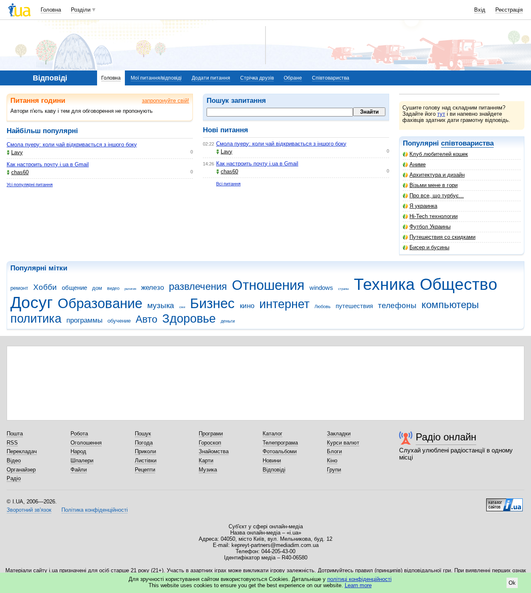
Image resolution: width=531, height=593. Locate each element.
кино (247, 306)
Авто (146, 319)
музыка (160, 305)
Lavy (17, 152)
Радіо (14, 478)
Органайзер (21, 470)
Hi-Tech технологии (433, 216)
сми (182, 307)
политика (35, 318)
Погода (144, 443)
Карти (206, 460)
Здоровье (189, 318)
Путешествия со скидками (442, 237)
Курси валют (343, 443)
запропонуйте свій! (165, 100)
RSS (12, 443)
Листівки (145, 460)
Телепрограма (280, 443)
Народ (78, 451)
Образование (100, 303)
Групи (334, 470)
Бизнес (212, 303)
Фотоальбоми (280, 451)
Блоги (334, 451)
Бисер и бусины (429, 247)
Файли (79, 470)
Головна (51, 10)
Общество (458, 284)
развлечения (198, 286)
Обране (293, 78)
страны (343, 289)
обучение (119, 321)
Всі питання (228, 183)
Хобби (45, 287)
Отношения (268, 285)
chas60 (20, 172)
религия (130, 289)
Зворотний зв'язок (29, 510)
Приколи (145, 451)
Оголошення (86, 443)
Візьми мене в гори (433, 185)
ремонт (19, 288)
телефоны (397, 305)
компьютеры (450, 304)
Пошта (15, 433)
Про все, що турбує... (436, 195)
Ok (512, 583)
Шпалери (82, 460)
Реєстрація (509, 10)
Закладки (339, 433)
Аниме (417, 164)
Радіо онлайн (446, 436)
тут (441, 114)
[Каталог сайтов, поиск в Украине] (504, 501)
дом (97, 288)
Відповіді (274, 470)
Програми (211, 433)
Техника (384, 284)
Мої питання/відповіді (156, 78)
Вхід (479, 10)
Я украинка (423, 206)
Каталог (273, 433)
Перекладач (22, 451)
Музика (208, 470)
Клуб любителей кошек (438, 154)
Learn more (358, 585)
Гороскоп (210, 443)
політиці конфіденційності (359, 579)
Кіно (332, 460)
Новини (272, 460)
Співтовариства (330, 78)
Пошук (143, 433)
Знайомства (214, 451)
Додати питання (211, 78)
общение (74, 287)
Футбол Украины (430, 227)
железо (152, 288)
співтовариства (467, 143)
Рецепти (145, 470)
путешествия (354, 305)
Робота (79, 433)
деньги (228, 320)
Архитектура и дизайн (437, 175)
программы (84, 320)
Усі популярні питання (30, 184)
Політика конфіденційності (94, 510)
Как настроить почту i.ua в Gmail (48, 164)
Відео (14, 460)
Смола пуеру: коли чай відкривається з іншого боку (72, 144)
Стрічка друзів (257, 78)
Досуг (31, 302)
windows (321, 287)
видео (113, 288)
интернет (284, 304)
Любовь (322, 306)
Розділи (80, 10)
